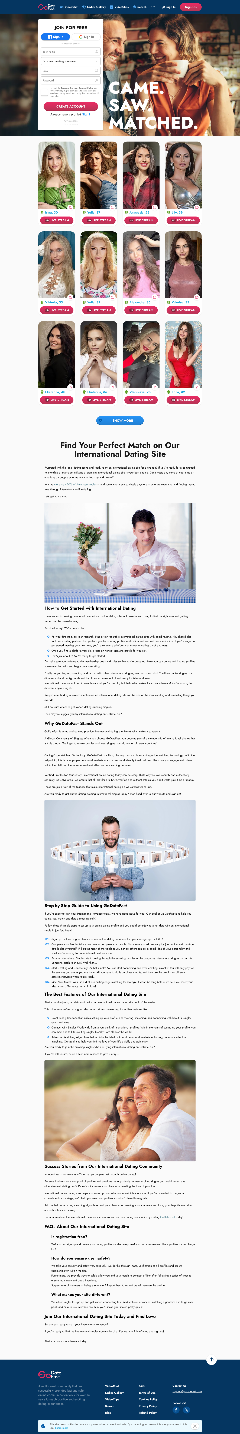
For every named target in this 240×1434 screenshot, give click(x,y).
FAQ (142, 1386)
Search (109, 1406)
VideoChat (112, 1386)
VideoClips (112, 1399)
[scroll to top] (211, 1359)
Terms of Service (69, 88)
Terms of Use (147, 1393)
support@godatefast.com (187, 1391)
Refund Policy (148, 1413)
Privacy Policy (56, 90)
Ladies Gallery (114, 1393)
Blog (108, 1413)
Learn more (61, 1428)
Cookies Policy (148, 1399)
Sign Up (191, 7)
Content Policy (86, 88)
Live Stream (57, 220)
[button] (71, 61)
